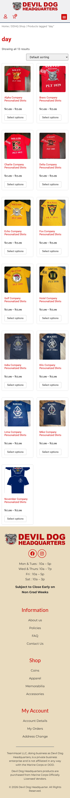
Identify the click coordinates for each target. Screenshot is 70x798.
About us (35, 620)
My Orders (35, 729)
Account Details (35, 721)
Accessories (35, 694)
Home (5, 26)
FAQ (35, 636)
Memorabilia (35, 686)
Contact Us (35, 644)
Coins (35, 670)
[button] (64, 17)
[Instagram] (42, 553)
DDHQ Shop (18, 26)
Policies (35, 628)
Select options (15, 117)
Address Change (35, 736)
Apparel (35, 678)
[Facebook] (32, 553)
